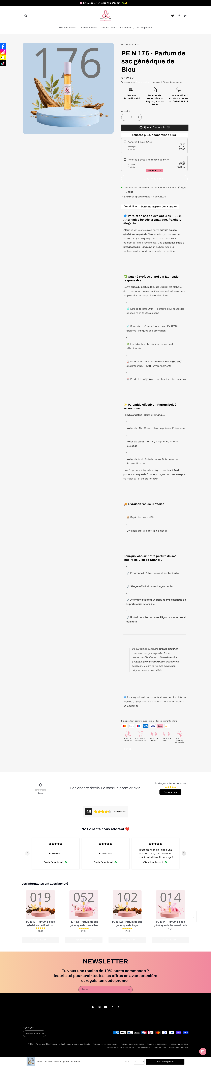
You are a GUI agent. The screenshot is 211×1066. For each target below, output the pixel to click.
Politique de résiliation (178, 1047)
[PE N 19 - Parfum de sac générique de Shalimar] (40, 904)
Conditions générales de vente (120, 1047)
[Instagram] (3, 52)
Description (130, 206)
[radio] (154, 145)
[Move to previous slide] (27, 853)
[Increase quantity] (143, 1061)
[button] (26, 16)
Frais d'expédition (144, 82)
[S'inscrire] (129, 989)
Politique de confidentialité (132, 1044)
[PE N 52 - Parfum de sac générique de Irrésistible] (83, 904)
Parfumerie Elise (43, 1044)
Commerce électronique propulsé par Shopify (70, 1044)
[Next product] (194, 916)
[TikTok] (3, 63)
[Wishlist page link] (172, 15)
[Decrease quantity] (135, 1061)
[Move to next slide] (183, 853)
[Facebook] (3, 46)
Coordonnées (160, 1047)
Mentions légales (144, 1047)
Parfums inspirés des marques (159, 206)
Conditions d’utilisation (157, 1044)
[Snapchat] (3, 57)
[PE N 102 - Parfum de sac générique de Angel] (127, 904)
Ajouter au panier (40, 940)
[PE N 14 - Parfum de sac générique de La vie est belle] (170, 904)
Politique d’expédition (179, 1044)
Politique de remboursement (105, 1044)
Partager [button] (128, 749)
